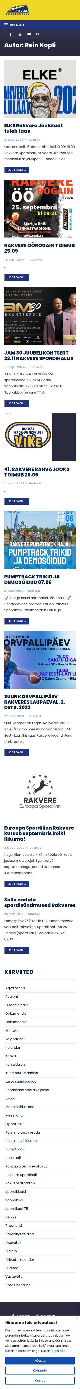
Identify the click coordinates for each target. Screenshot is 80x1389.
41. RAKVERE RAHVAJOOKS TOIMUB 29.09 (36, 472)
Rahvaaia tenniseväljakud (26, 1166)
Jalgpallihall (15, 1039)
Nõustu (40, 1361)
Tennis (10, 1217)
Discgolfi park (16, 1005)
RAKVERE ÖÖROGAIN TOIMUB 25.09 (39, 248)
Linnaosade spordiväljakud (27, 1090)
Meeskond (14, 1115)
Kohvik (10, 1055)
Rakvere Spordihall (21, 1174)
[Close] (77, 1318)
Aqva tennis (15, 988)
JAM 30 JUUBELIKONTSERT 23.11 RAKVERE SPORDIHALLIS (38, 355)
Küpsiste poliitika (53, 1351)
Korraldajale (15, 1064)
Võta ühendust (17, 1285)
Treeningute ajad (19, 1234)
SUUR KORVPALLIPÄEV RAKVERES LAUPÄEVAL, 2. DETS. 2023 (34, 702)
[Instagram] (20, 34)
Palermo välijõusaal (21, 1140)
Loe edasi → (17, 170)
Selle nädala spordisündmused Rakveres (40, 902)
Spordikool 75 (16, 1208)
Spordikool (14, 1200)
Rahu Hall (13, 1157)
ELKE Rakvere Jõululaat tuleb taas (33, 128)
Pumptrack (14, 1149)
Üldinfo (11, 1251)
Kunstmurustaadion (21, 1072)
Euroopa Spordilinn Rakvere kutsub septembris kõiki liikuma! (39, 833)
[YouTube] (29, 34)
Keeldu (40, 1380)
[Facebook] (11, 34)
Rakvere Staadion (20, 1183)
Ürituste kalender (19, 1259)
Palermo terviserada (22, 1132)
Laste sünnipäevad (20, 1081)
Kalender (12, 1047)
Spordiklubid (15, 1191)
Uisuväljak (13, 1242)
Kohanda (40, 1370)
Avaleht (11, 996)
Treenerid (13, 1225)
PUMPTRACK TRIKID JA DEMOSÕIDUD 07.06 (32, 579)
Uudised (34, 140)
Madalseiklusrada (19, 1106)
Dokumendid (15, 1013)
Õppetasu (13, 1123)
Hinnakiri (12, 1030)
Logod (10, 1098)
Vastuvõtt (13, 1276)
